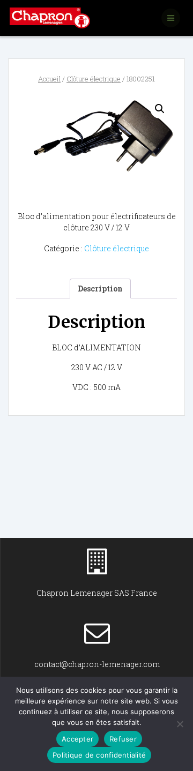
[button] (159, 108)
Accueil (49, 78)
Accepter (77, 739)
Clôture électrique (93, 78)
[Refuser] (179, 723)
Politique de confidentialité (99, 755)
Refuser (123, 739)
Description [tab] (100, 288)
